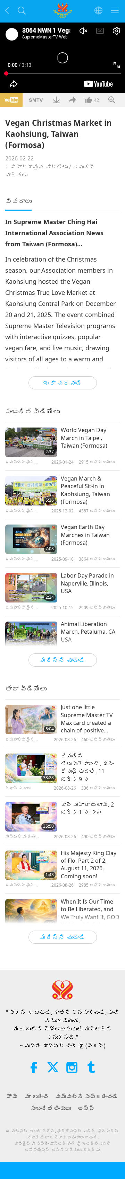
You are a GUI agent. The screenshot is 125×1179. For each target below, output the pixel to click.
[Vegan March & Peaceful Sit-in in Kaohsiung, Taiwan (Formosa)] (31, 490)
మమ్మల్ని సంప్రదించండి (87, 1096)
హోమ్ (12, 1096)
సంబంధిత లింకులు (51, 1108)
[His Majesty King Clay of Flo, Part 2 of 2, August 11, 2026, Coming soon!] (31, 865)
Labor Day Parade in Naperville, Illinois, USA (87, 583)
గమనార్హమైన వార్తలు (36, 166)
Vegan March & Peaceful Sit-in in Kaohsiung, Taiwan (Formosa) (85, 490)
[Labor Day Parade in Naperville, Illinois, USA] (31, 587)
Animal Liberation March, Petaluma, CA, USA (89, 631)
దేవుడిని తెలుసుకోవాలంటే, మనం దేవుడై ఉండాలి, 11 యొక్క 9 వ (87, 767)
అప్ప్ (86, 1108)
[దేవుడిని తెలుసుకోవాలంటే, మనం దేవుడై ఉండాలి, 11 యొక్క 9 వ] (31, 768)
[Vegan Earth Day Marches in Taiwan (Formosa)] (31, 539)
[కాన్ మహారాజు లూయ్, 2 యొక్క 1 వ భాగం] (31, 817)
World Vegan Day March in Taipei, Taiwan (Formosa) (84, 437)
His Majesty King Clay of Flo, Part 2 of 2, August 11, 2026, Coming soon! (88, 864)
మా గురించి (37, 1096)
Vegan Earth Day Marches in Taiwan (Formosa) (85, 534)
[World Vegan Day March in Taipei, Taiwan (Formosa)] (31, 442)
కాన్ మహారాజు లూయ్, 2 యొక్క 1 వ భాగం (87, 808)
